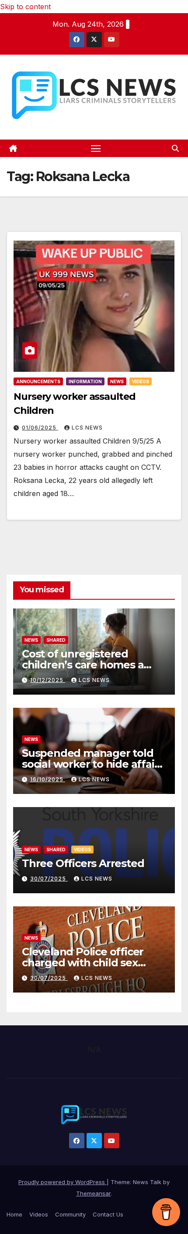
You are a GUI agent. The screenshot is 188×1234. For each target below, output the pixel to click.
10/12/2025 (47, 680)
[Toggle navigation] (95, 148)
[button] (175, 148)
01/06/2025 (40, 427)
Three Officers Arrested (83, 863)
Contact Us (108, 1214)
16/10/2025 (47, 779)
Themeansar (93, 1193)
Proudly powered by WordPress (62, 1181)
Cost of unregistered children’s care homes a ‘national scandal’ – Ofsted (89, 664)
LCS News (87, 427)
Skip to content (25, 6)
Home (14, 1214)
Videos (140, 381)
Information (85, 381)
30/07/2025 (49, 878)
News (117, 381)
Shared (56, 640)
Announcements (38, 381)
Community (70, 1214)
